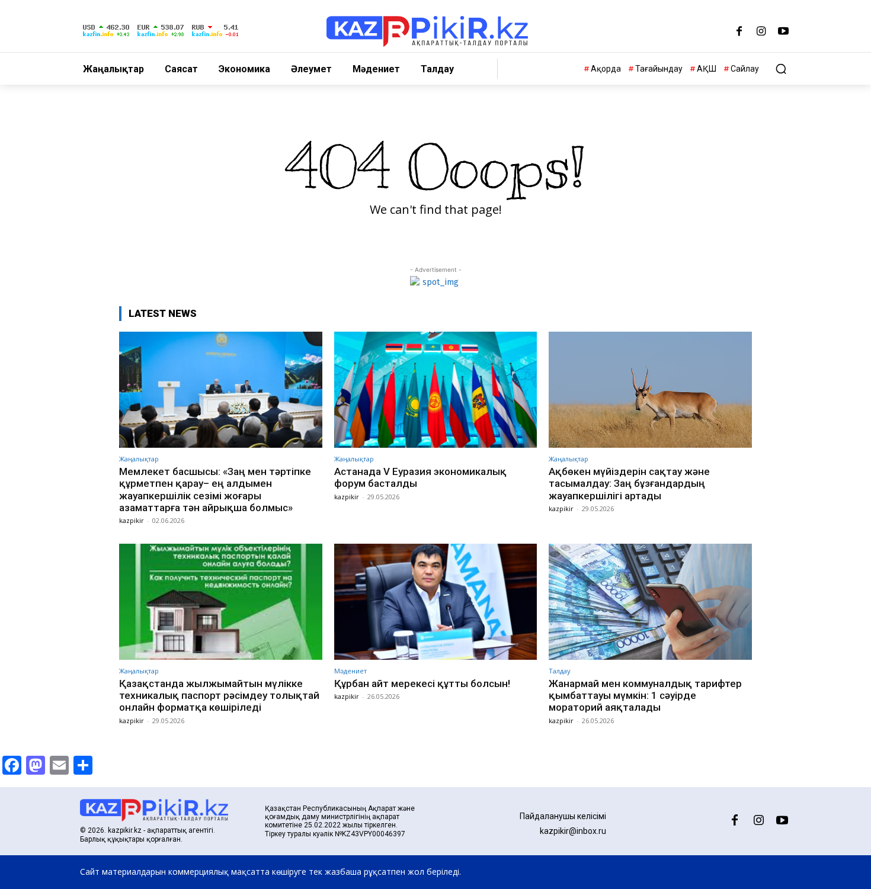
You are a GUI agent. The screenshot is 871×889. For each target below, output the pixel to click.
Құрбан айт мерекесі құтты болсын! (422, 683)
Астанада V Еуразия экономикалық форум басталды (420, 477)
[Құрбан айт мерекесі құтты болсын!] (435, 601)
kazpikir (131, 520)
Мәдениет (350, 670)
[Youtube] (783, 32)
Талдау (560, 670)
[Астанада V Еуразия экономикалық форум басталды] (435, 389)
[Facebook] (739, 32)
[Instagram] (761, 32)
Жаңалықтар (139, 458)
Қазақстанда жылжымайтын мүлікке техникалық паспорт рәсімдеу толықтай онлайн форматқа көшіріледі (219, 696)
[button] (781, 69)
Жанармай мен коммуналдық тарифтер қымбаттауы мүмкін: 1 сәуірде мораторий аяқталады (645, 696)
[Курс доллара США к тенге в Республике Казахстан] (106, 37)
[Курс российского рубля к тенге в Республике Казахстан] (215, 37)
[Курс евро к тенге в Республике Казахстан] (161, 37)
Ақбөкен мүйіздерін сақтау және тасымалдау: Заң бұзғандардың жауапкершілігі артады (629, 484)
